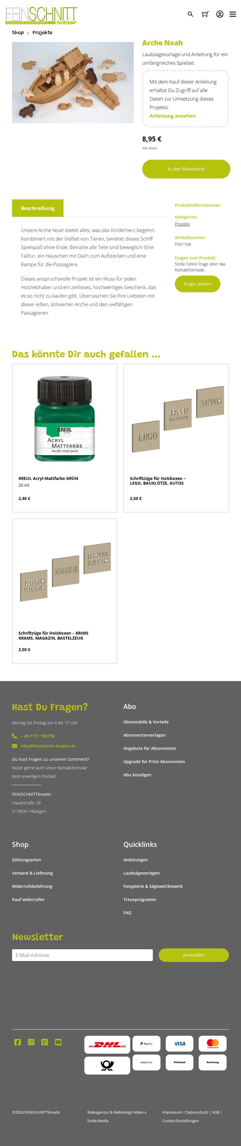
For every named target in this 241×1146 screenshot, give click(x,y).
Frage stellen (198, 284)
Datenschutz (197, 1112)
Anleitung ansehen (173, 115)
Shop (18, 33)
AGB (215, 1112)
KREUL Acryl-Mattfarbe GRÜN (48, 478)
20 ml (24, 485)
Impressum (172, 1112)
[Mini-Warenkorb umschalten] (205, 14)
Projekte (42, 33)
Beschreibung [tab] (38, 208)
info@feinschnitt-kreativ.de (48, 746)
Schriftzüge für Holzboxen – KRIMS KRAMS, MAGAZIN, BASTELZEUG (53, 635)
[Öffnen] (232, 14)
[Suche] (191, 14)
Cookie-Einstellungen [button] (180, 1120)
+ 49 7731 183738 (38, 736)
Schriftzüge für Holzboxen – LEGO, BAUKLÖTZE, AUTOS (158, 481)
